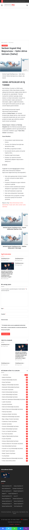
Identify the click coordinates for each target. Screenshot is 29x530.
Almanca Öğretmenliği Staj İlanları (10, 441)
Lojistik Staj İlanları (6, 401)
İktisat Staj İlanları (6, 382)
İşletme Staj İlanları (6, 377)
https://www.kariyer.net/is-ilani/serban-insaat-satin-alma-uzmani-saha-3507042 (14, 204)
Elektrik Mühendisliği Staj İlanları (10, 392)
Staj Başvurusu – (7, 1)
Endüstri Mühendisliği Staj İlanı (9, 379)
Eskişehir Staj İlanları (18, 491)
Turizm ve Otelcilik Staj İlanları (9, 431)
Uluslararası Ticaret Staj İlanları (9, 421)
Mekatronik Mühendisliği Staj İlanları (11, 416)
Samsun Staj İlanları (18, 501)
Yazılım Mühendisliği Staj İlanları (9, 394)
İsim (2, 308)
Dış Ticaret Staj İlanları (7, 433)
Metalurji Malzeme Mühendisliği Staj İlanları (12, 458)
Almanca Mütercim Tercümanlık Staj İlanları (12, 443)
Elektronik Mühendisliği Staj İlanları (10, 406)
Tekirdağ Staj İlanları (7, 503)
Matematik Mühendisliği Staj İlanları (10, 387)
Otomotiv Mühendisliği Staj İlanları (10, 426)
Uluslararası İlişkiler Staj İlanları (9, 414)
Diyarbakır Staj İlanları (18, 488)
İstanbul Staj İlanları (7, 506)
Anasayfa (4, 42)
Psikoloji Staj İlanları (7, 411)
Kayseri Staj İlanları (13, 493)
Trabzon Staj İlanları (18, 503)
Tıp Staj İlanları (5, 455)
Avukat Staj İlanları (6, 438)
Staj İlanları (17, 524)
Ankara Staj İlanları (7, 486)
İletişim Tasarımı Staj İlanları (8, 453)
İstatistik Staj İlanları (7, 424)
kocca (16, 496)
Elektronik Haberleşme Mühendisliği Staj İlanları (13, 399)
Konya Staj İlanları (6, 498)
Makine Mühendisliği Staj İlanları (10, 397)
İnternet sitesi (4, 319)
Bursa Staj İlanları (6, 488)
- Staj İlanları (10, 42)
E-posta (3, 314)
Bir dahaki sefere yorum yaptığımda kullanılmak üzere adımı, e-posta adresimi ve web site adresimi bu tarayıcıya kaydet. (14, 327)
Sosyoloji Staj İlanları (7, 404)
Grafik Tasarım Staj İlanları (8, 451)
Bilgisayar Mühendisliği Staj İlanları (10, 384)
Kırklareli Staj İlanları (18, 498)
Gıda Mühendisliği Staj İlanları (9, 446)
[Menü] (2, 5)
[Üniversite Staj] (10, 5)
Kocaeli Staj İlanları (7, 496)
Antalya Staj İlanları (18, 486)
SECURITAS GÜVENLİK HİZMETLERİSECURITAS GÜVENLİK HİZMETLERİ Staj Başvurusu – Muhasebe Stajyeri (7, 274)
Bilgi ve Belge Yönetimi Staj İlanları (10, 419)
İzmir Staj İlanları (18, 506)
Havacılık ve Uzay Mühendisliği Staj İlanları (12, 448)
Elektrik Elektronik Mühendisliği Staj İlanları (12, 409)
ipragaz (4, 493)
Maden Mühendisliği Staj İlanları (9, 428)
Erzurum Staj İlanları (6, 491)
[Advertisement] (14, 24)
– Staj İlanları (5, 374)
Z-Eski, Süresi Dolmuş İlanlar (9, 460)
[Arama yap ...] (27, 5)
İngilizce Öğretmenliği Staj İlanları (10, 436)
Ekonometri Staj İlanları (7, 389)
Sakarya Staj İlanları (7, 501)
